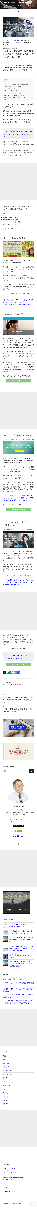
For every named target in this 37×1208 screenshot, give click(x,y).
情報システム (8, 682)
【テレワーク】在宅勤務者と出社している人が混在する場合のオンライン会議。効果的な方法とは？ (21, 964)
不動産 (5, 1067)
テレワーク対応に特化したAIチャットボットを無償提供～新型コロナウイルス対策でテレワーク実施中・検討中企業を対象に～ (18, 582)
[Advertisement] (18, 181)
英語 (4, 1096)
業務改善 (5, 1085)
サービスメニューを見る (18, 821)
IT (3, 1056)
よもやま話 (6, 1063)
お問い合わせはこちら (10, 1173)
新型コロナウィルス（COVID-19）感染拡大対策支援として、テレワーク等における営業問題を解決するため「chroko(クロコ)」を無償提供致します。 (18, 302)
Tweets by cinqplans (9, 1191)
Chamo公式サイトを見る (18, 509)
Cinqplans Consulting (16, 2)
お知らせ (5, 1059)
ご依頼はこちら (8, 1170)
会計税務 (5, 1070)
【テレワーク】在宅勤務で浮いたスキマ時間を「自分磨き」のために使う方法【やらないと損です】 (21, 948)
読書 (4, 1100)
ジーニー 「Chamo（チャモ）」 (14, 95)
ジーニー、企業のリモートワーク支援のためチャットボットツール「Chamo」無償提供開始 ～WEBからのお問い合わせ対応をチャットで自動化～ (18, 498)
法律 (4, 1089)
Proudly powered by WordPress (12, 1203)
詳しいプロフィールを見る (18, 819)
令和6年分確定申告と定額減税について (14, 979)
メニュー (19, 11)
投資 (4, 1078)
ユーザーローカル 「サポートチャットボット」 (17, 98)
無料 (20, 684)
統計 (4, 1093)
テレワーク (15, 684)
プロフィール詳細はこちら (12, 1168)
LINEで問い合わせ (18, 836)
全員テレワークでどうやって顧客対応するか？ (18, 84)
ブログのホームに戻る (18, 664)
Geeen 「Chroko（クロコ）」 (13, 91)
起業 (4, 1104)
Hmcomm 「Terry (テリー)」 (13, 93)
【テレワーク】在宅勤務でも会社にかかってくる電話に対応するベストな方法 (18, 134)
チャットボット (8, 684)
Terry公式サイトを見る (18, 380)
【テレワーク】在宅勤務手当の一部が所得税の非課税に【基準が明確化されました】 (21, 940)
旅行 (4, 1081)
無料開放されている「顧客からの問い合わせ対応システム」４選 (18, 88)
